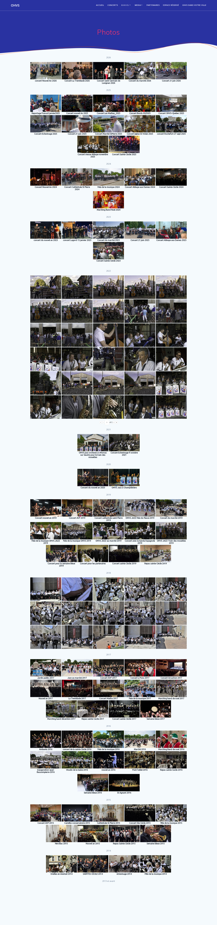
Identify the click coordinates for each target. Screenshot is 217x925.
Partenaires (153, 5)
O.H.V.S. (125, 5)
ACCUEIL (100, 5)
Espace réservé (171, 5)
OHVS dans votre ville (194, 5)
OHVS (15, 5)
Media (138, 5)
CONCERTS (112, 5)
